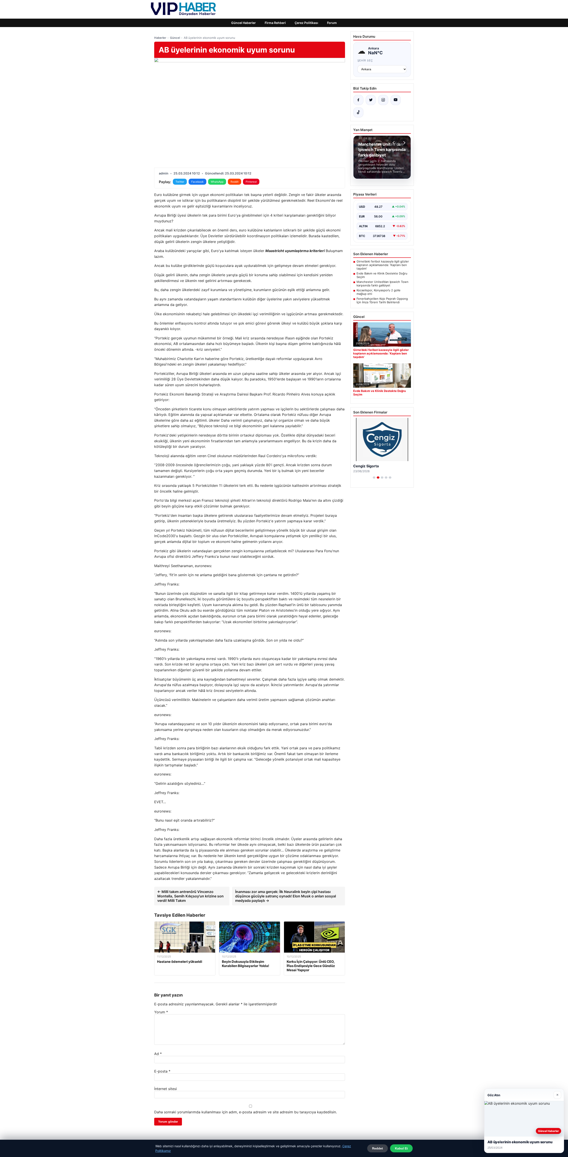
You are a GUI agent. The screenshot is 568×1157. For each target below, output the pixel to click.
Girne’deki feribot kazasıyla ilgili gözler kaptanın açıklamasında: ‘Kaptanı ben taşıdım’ (383, 265)
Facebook (197, 181)
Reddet (377, 1148)
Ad (158, 1053)
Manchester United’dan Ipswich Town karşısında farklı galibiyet (382, 283)
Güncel (175, 37)
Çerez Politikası (306, 23)
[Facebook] (358, 100)
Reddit (235, 181)
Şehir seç (365, 60)
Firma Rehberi (275, 23)
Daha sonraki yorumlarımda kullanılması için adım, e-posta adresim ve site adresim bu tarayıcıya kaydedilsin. (245, 1112)
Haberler (160, 37)
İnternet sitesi (165, 1089)
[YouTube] (395, 100)
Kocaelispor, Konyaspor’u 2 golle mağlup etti (378, 292)
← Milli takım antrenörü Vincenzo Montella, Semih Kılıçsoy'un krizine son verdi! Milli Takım (190, 896)
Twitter (180, 181)
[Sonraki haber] (403, 143)
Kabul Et (401, 1148)
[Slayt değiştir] (374, 477)
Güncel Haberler (243, 23)
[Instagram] (383, 100)
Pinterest (251, 181)
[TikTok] (358, 112)
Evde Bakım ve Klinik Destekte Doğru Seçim (382, 275)
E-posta (162, 1071)
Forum (332, 23)
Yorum (161, 1012)
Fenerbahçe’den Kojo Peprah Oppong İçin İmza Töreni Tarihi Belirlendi (382, 300)
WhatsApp (217, 181)
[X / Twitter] (371, 100)
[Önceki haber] (394, 143)
